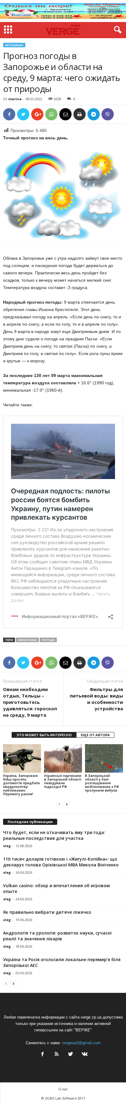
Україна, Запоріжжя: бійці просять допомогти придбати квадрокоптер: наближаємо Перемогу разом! (21, 784)
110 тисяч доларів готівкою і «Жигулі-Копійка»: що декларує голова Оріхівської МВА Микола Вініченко (61, 862)
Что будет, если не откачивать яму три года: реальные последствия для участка (54, 835)
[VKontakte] (84, 1054)
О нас (63, 1089)
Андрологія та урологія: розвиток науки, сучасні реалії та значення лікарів (57, 936)
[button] (116, 30)
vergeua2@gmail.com (81, 1043)
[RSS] (57, 1054)
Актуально (14, 45)
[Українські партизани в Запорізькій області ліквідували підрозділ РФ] (63, 758)
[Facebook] (42, 1054)
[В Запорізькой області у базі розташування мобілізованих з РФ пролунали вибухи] (104, 758)
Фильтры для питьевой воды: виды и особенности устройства (96, 699)
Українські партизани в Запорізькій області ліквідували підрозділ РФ (62, 781)
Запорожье (27, 640)
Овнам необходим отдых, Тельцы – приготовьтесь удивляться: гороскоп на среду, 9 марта (30, 702)
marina (15, 99)
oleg (7, 845)
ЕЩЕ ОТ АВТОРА (95, 735)
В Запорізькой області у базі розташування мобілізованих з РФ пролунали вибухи (102, 782)
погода (48, 640)
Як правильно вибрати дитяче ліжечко (47, 912)
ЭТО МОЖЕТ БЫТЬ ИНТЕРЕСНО (44, 735)
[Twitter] (71, 1054)
